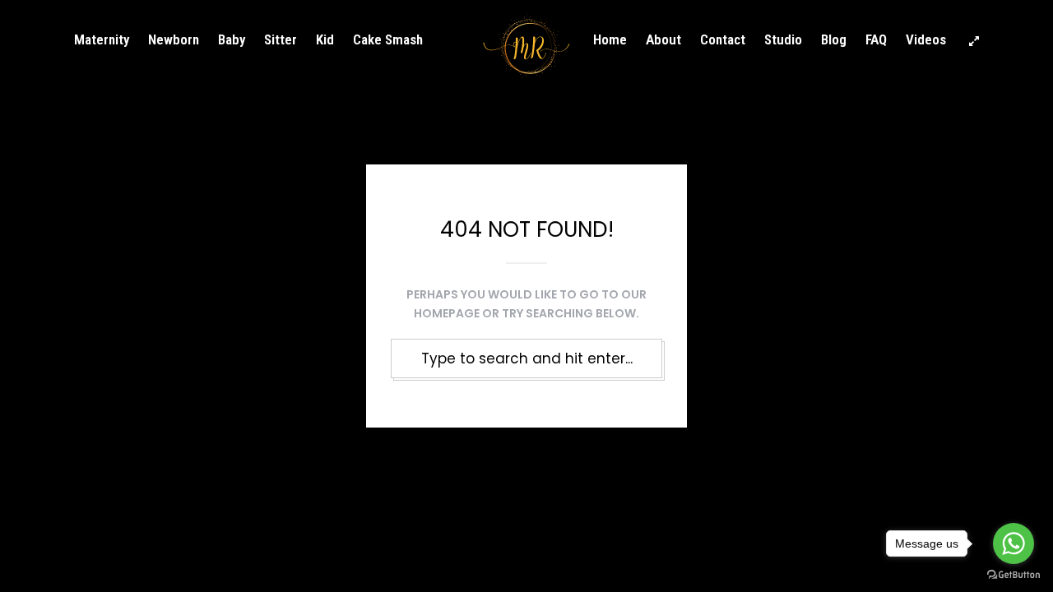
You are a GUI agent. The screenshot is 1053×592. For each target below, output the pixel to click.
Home (610, 39)
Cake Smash (388, 39)
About (663, 39)
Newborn (173, 39)
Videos (926, 39)
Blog (834, 39)
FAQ (876, 39)
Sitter (280, 39)
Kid (325, 39)
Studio (783, 39)
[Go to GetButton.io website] (1013, 575)
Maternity (101, 39)
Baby (231, 39)
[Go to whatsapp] (1013, 543)
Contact (722, 39)
